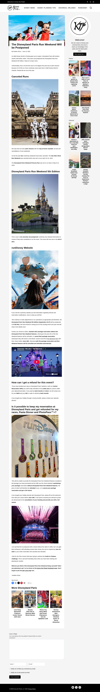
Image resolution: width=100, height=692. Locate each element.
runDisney (82, 8)
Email (31, 664)
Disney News (29, 8)
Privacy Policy (32, 689)
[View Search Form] (91, 8)
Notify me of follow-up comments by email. (23, 669)
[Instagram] (93, 2)
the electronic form (52, 338)
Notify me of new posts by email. (20, 672)
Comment (12, 638)
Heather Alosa (17, 51)
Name (12, 664)
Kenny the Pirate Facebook (45, 568)
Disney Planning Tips (46, 8)
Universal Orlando (67, 8)
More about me (79, 54)
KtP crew (25, 570)
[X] (90, 2)
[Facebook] (87, 2)
